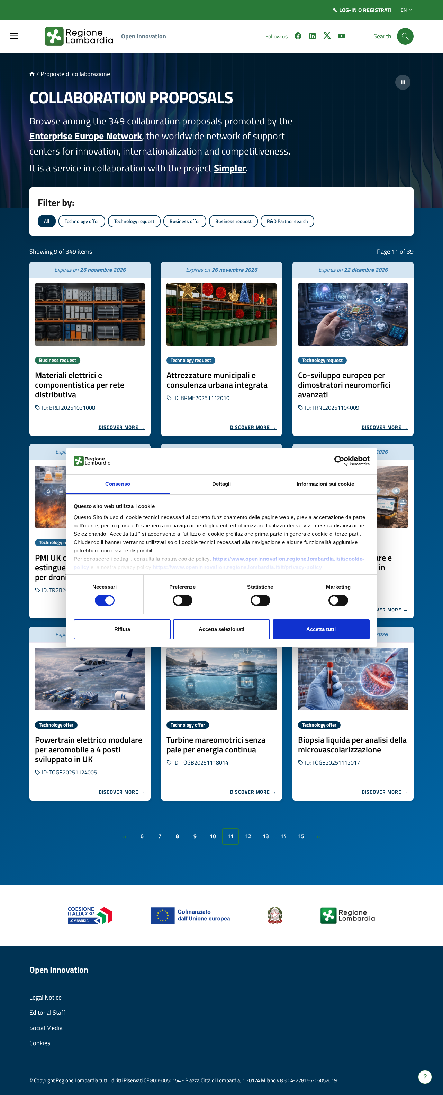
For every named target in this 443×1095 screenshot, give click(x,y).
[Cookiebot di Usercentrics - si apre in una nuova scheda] (339, 461)
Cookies (39, 1043)
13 (266, 836)
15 (301, 836)
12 (248, 836)
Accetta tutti (321, 629)
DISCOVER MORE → (122, 427)
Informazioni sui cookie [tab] (325, 484)
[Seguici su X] (327, 37)
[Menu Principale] (14, 36)
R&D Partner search (287, 221)
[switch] (182, 600)
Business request (233, 221)
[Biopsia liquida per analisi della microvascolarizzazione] (353, 679)
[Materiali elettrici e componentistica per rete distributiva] (90, 314)
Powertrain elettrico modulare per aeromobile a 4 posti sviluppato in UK (88, 749)
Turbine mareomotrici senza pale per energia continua (215, 744)
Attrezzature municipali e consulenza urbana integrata (217, 380)
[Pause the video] (402, 82)
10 (213, 836)
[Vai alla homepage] (32, 73)
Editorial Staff (47, 1012)
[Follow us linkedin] (312, 37)
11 (230, 836)
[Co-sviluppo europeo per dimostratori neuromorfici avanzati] (353, 314)
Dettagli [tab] (221, 484)
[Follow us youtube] (341, 37)
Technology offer (82, 221)
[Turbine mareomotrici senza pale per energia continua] (221, 679)
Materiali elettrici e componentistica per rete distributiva (79, 385)
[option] (90, 349)
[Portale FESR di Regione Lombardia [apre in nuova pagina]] (90, 915)
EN (404, 10)
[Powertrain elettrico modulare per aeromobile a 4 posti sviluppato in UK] (90, 679)
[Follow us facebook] (298, 37)
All (46, 221)
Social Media (46, 1027)
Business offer (185, 221)
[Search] (405, 36)
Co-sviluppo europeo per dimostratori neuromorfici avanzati (344, 385)
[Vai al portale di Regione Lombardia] (83, 36)
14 (283, 836)
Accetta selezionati (221, 629)
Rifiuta (122, 629)
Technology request (134, 221)
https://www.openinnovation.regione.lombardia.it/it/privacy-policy (237, 567)
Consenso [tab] (117, 484)
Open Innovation (143, 36)
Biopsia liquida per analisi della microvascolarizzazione (352, 744)
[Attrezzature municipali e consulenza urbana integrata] (221, 314)
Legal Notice (45, 997)
